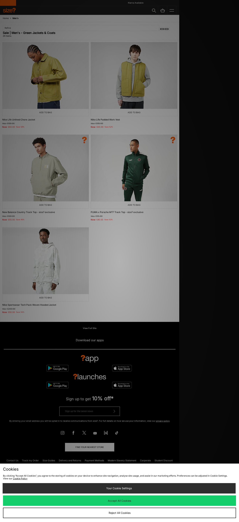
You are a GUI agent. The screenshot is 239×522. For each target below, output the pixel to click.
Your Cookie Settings (119, 488)
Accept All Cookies (119, 500)
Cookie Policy (20, 478)
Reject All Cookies (120, 512)
